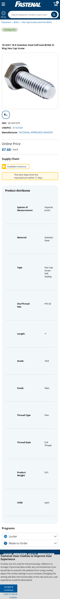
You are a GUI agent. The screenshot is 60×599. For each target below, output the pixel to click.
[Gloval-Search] (54, 15)
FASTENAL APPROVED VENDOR (36, 132)
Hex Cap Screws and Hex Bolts (37, 22)
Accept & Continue (8, 588)
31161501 (17, 127)
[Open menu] (2, 4)
